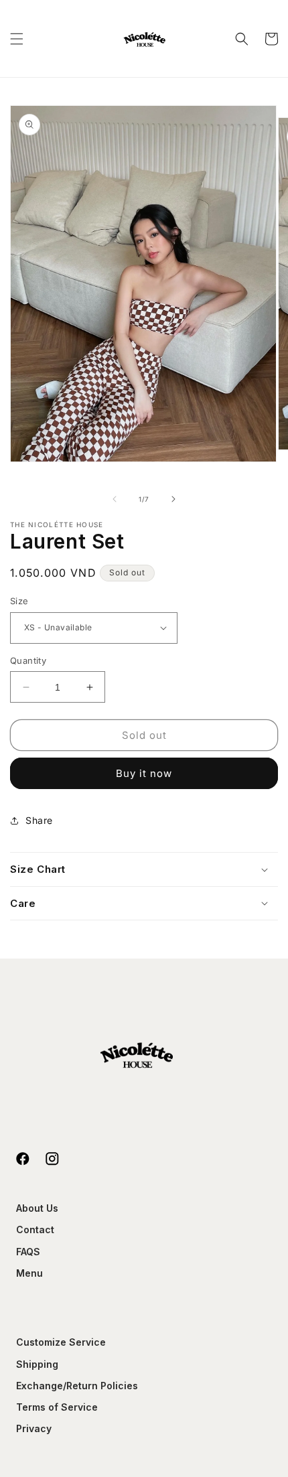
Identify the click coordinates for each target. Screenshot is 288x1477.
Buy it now (144, 773)
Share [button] (39, 820)
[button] (16, 39)
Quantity (28, 660)
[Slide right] (173, 499)
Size (19, 600)
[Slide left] (114, 499)
